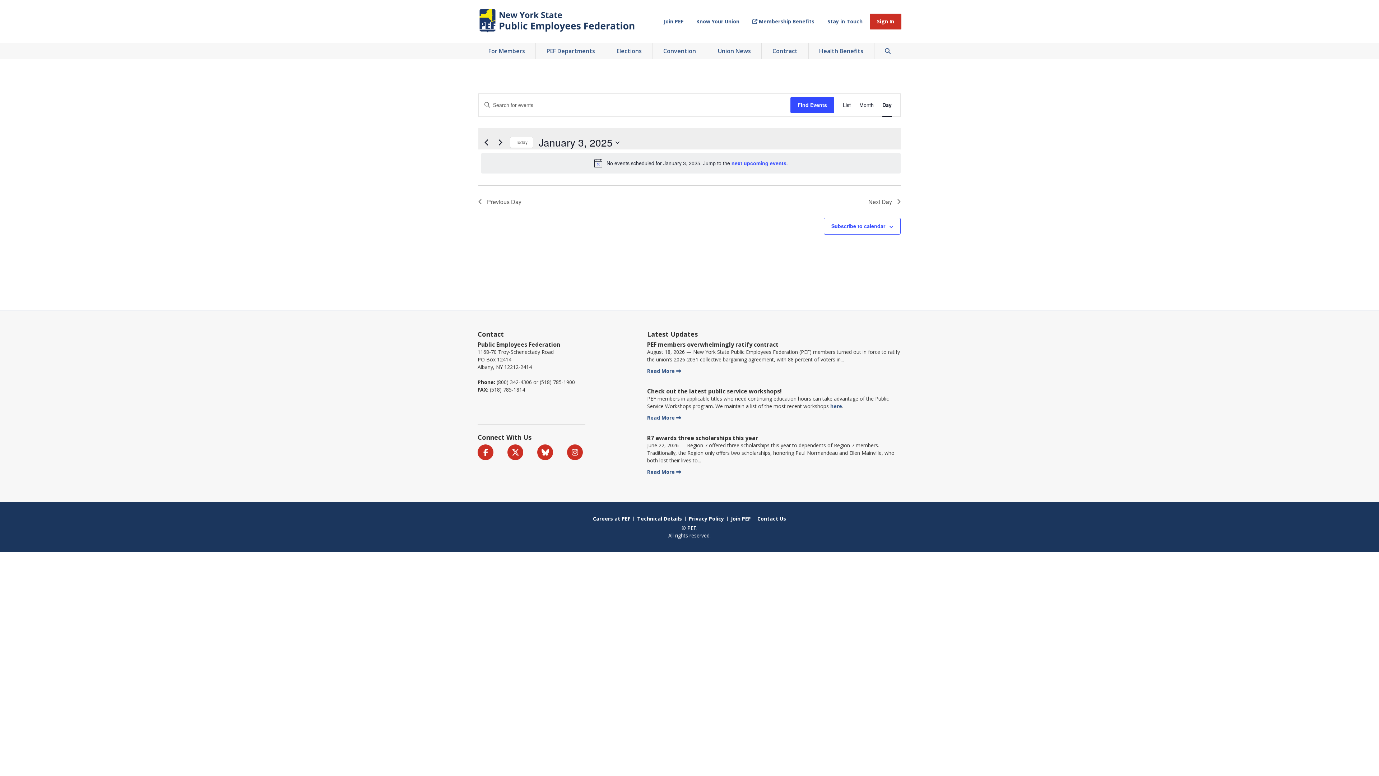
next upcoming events (759, 163)
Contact (491, 334)
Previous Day (504, 202)
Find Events (812, 104)
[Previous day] (486, 142)
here (836, 406)
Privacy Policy (706, 518)
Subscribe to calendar (858, 226)
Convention (679, 51)
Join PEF (673, 21)
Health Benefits (841, 51)
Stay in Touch (845, 21)
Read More (661, 371)
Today (522, 142)
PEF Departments (571, 51)
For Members (506, 51)
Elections (629, 51)
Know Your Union (717, 21)
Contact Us (771, 518)
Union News (734, 51)
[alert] (691, 163)
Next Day (880, 202)
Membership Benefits (785, 21)
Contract (785, 51)
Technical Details (659, 518)
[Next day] (500, 142)
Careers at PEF (611, 518)
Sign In (885, 21)
